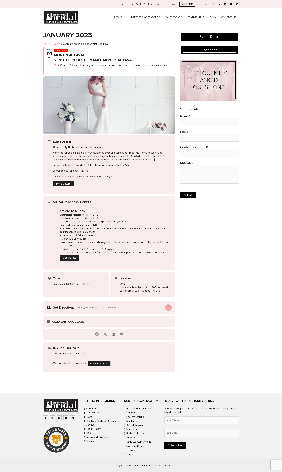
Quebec (130, 412)
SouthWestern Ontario (138, 441)
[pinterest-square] (73, 417)
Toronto (130, 454)
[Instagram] (219, 4)
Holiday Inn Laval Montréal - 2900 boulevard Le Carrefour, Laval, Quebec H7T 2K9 (144, 289)
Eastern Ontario (135, 417)
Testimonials (196, 17)
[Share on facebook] (97, 334)
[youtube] (66, 417)
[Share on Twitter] (105, 334)
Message (187, 163)
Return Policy (93, 428)
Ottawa (130, 450)
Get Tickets (69, 257)
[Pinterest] (237, 4)
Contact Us (228, 17)
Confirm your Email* (194, 147)
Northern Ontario (135, 446)
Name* (185, 116)
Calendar (59, 321)
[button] (187, 4)
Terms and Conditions (98, 437)
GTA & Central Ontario (139, 408)
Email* (184, 132)
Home (46, 44)
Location (126, 278)
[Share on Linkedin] (113, 334)
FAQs (89, 417)
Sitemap (90, 441)
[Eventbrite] (225, 4)
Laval (122, 283)
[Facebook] (213, 4)
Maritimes (131, 421)
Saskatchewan (134, 425)
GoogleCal (76, 321)
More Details (63, 183)
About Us (120, 17)
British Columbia (135, 433)
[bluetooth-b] (59, 417)
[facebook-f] (46, 417)
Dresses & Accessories (145, 17)
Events (56, 44)
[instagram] (53, 417)
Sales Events (173, 17)
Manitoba (131, 429)
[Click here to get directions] (168, 307)
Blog (213, 17)
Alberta (130, 437)
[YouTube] (231, 4)
